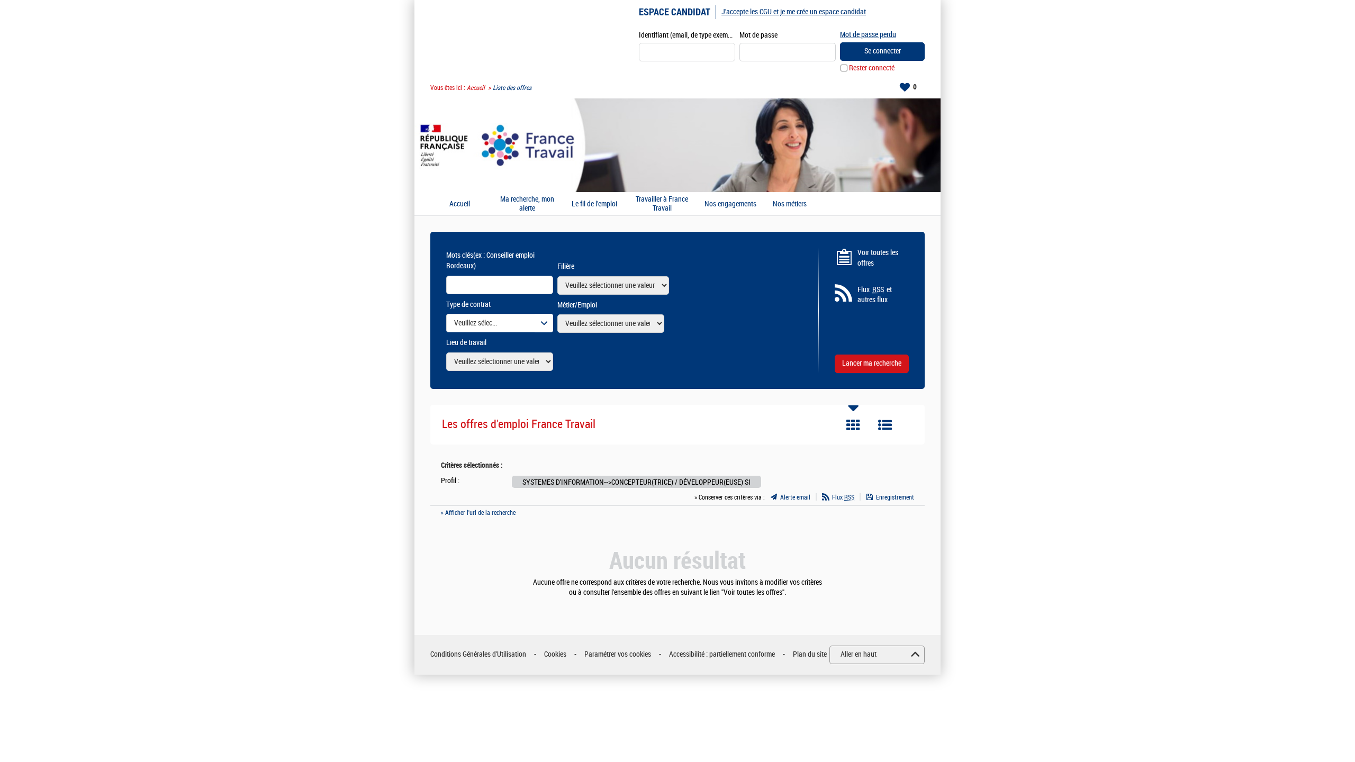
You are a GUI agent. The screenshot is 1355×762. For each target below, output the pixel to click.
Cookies (555, 654)
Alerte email (795, 497)
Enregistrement (895, 497)
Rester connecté (872, 68)
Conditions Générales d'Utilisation (478, 654)
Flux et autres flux (874, 295)
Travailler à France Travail (662, 204)
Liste (885, 424)
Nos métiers (790, 204)
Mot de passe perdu (868, 34)
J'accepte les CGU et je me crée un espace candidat (793, 11)
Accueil (476, 88)
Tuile (853, 424)
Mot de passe (758, 35)
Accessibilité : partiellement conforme (722, 654)
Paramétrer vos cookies (617, 654)
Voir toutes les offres (877, 258)
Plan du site (810, 654)
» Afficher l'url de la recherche (478, 512)
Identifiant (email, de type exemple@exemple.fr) (687, 35)
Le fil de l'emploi (594, 204)
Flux (843, 497)
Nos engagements (730, 204)
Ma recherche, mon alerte (527, 204)
